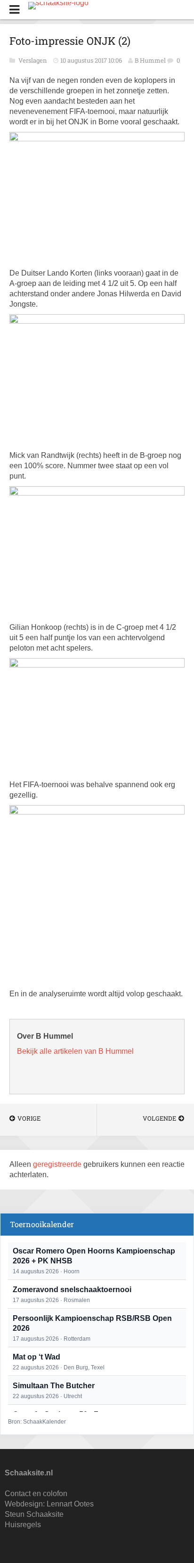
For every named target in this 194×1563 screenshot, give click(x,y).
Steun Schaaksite (34, 1514)
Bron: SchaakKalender (37, 1421)
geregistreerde (58, 1164)
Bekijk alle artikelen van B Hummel (75, 1051)
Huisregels (23, 1525)
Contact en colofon (36, 1494)
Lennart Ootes (70, 1504)
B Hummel (150, 60)
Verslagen (33, 60)
